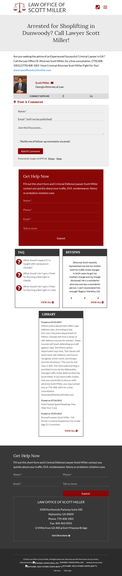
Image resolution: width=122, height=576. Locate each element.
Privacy (51, 158)
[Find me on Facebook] (63, 96)
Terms (59, 158)
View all (46, 302)
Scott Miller (42, 82)
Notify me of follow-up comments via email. (45, 141)
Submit (61, 238)
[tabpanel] (85, 277)
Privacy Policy (93, 559)
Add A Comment (30, 151)
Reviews (73, 252)
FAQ (21, 252)
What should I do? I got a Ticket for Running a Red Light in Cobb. (39, 288)
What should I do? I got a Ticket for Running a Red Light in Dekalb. (39, 277)
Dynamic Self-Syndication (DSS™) (79, 566)
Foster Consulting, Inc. (72, 563)
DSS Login (68, 570)
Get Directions (60, 535)
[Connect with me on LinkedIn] (91, 96)
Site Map (57, 570)
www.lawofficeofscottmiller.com (32, 70)
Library (48, 314)
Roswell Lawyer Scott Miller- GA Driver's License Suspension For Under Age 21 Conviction (60, 421)
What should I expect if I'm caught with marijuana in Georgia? (37, 264)
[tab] (71, 298)
